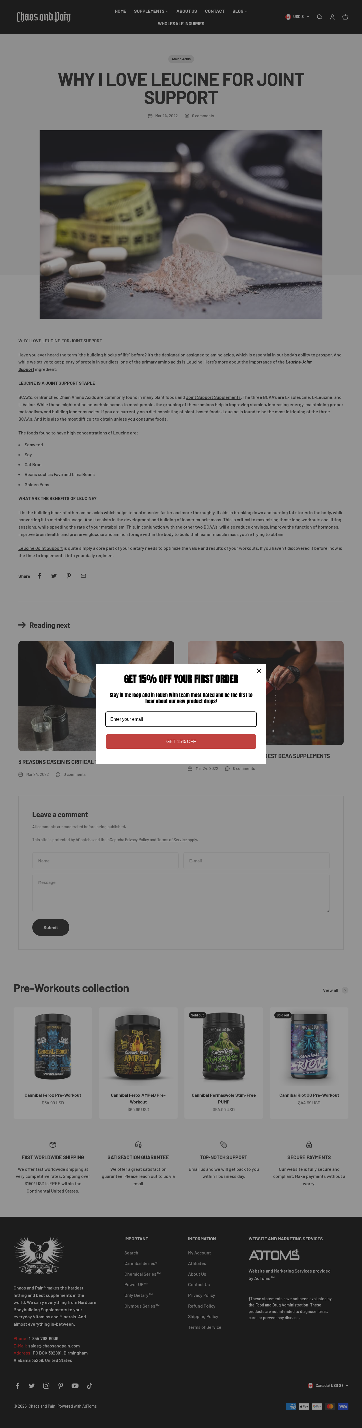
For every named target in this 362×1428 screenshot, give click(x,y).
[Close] (259, 671)
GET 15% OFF (181, 741)
